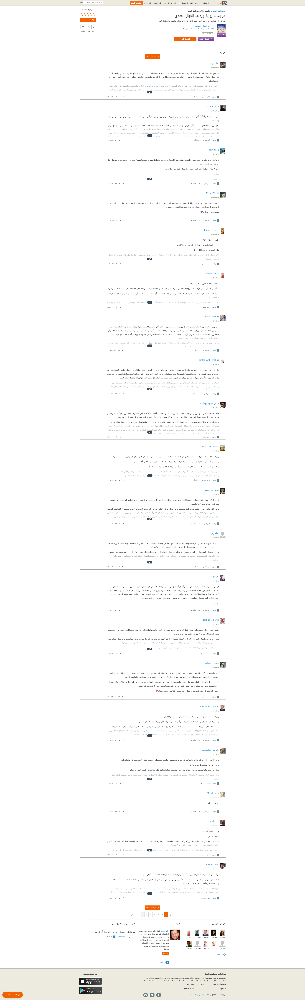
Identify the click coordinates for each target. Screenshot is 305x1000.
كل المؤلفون (162, 962)
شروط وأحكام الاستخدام (195, 995)
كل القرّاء (219, 954)
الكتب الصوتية (186, 3)
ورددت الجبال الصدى (219, 10)
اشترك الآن (185, 39)
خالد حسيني (206, 29)
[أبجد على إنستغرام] (145, 995)
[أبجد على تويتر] (152, 995)
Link (115, 96)
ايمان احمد (223, 948)
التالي (133, 915)
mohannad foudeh (205, 937)
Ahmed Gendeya (197, 937)
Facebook (123, 96)
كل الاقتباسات (108, 937)
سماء (215, 948)
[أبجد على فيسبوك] (158, 995)
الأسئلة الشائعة (189, 988)
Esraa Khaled (120, 937)
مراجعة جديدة (86, 19)
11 (138, 915)
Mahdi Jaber (213, 793)
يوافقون (206, 97)
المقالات (148, 3)
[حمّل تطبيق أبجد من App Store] (90, 981)
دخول (81, 2)
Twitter (120, 96)
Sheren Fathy (189, 937)
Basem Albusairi (189, 948)
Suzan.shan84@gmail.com (197, 948)
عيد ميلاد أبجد (169, 3)
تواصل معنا (190, 984)
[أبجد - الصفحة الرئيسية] (218, 3)
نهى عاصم (214, 821)
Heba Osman (222, 937)
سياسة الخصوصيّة (207, 995)
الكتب (197, 3)
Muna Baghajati (214, 937)
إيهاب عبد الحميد (193, 29)
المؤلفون (157, 3)
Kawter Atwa (212, 864)
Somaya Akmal (205, 948)
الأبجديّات (205, 3)
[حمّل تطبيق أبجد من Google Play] (90, 990)
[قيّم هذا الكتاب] (88, 14)
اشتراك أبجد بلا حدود (219, 984)
